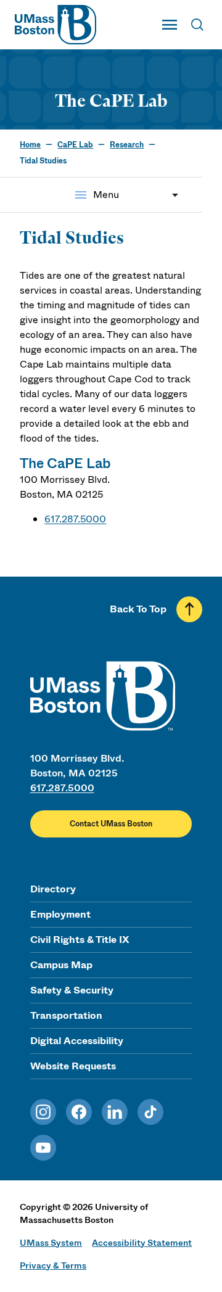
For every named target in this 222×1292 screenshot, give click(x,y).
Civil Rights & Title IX (79, 939)
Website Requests (73, 1066)
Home (30, 144)
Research (127, 144)
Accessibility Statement (142, 1242)
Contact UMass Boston (111, 823)
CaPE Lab (75, 144)
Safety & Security (71, 990)
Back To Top (138, 609)
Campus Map (61, 965)
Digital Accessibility (76, 1041)
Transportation (66, 1015)
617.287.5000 (75, 519)
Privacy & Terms (53, 1265)
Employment (60, 914)
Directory (53, 889)
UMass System (51, 1242)
